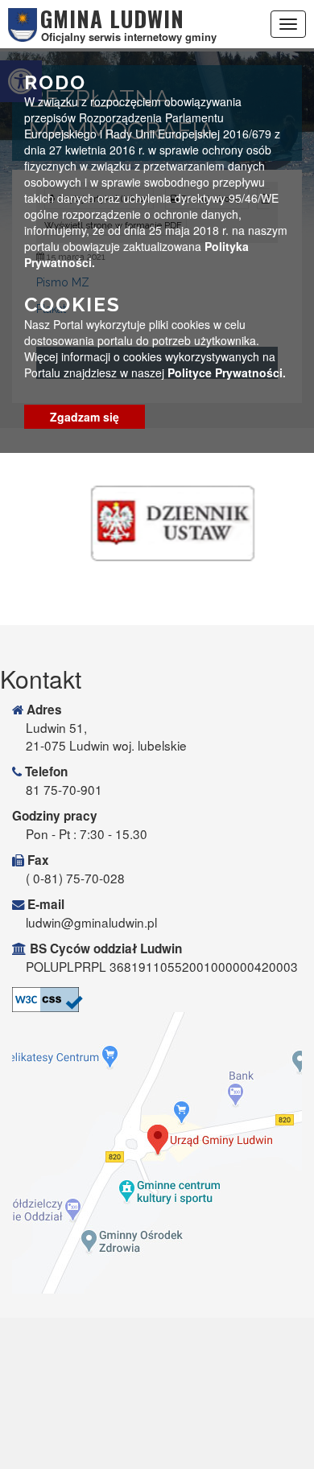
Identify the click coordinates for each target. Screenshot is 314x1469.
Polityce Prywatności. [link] (226, 372)
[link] (157, 999)
